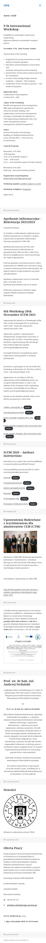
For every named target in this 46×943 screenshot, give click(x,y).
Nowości (10, 790)
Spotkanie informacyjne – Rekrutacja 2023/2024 (23, 220)
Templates (27, 189)
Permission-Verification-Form (16, 504)
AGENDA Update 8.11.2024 (30, 184)
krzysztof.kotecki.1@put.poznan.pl (17, 178)
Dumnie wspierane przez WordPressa (16, 940)
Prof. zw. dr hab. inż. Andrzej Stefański (19, 682)
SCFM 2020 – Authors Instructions (19, 454)
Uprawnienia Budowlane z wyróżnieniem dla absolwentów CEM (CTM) (22, 523)
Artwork (7, 477)
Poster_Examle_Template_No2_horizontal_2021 (23, 426)
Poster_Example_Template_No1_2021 (18, 418)
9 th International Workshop (17, 27)
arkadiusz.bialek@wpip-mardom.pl (22, 905)
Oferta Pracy (13, 848)
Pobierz (27, 407)
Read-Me (7, 493)
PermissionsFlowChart (13, 483)
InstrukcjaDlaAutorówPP (14, 412)
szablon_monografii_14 (13, 407)
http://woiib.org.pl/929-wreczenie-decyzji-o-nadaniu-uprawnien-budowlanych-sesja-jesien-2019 (21, 592)
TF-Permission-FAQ (11, 498)
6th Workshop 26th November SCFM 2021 (20, 313)
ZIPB (6, 5)
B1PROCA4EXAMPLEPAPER (14, 488)
